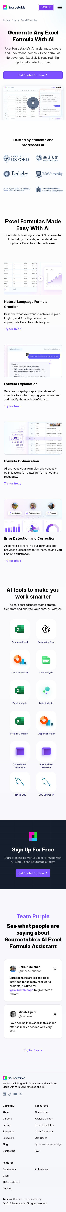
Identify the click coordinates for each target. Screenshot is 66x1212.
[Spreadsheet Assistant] (46, 751)
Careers (7, 1118)
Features (8, 1162)
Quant (48, 1144)
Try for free (12, 329)
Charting (7, 1188)
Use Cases (41, 1137)
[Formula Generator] (20, 721)
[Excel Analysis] (20, 690)
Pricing (6, 1125)
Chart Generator (44, 1131)
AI (15, 20)
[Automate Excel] (20, 629)
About (6, 1112)
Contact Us (9, 1150)
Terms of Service (12, 1199)
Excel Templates (44, 1125)
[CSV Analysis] (46, 660)
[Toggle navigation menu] (59, 7)
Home (6, 20)
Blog (5, 1144)
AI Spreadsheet (11, 1182)
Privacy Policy (33, 1199)
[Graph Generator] (46, 721)
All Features (41, 1169)
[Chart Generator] (20, 660)
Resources (41, 1105)
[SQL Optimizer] (46, 782)
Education (8, 1137)
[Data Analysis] (46, 690)
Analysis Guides (44, 1118)
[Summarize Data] (46, 629)
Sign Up (46, 7)
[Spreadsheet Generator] (20, 751)
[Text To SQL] (20, 782)
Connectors (41, 1112)
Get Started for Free (31, 75)
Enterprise (8, 1131)
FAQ (37, 1150)
